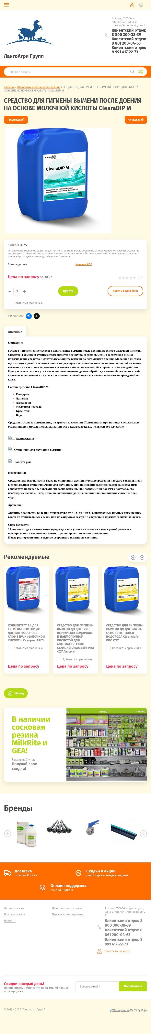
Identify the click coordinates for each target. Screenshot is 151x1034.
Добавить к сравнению (28, 303)
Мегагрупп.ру (138, 1010)
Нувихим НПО (84, 264)
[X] (37, 316)
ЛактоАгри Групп (24, 56)
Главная (9, 87)
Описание (15, 332)
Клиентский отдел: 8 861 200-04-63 (129, 41)
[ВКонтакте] (29, 316)
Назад (19, 693)
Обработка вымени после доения (38, 87)
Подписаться (133, 986)
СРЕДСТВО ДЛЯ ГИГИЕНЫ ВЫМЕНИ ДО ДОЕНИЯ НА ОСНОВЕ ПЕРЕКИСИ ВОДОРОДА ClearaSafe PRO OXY (124, 633)
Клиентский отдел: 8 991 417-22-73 (129, 49)
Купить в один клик (125, 291)
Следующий (136, 119)
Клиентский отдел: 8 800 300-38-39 (129, 32)
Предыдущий (15, 119)
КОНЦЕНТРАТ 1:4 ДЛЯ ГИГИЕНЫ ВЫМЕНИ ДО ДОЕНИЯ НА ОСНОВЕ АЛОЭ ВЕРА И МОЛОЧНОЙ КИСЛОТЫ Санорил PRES (26, 633)
